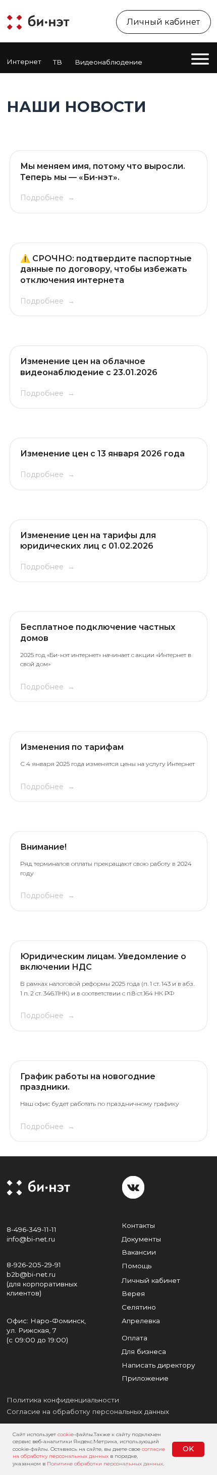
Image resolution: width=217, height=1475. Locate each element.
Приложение (145, 1378)
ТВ (57, 62)
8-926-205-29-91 (34, 1265)
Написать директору (158, 1365)
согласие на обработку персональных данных (89, 1453)
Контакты (138, 1225)
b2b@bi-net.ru (31, 1274)
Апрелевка (141, 1321)
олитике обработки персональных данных (107, 1463)
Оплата (134, 1338)
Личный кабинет (151, 1280)
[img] (37, 21)
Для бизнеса (144, 1351)
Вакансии (139, 1252)
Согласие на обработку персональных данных (88, 1411)
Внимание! (43, 847)
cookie (66, 1434)
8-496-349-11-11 (32, 1229)
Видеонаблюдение (108, 62)
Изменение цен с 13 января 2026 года (102, 453)
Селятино (139, 1307)
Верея (133, 1293)
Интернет (24, 61)
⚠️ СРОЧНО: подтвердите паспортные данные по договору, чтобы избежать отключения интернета (106, 269)
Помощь (136, 1266)
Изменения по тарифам (72, 747)
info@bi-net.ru (31, 1239)
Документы (141, 1239)
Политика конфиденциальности (63, 1400)
